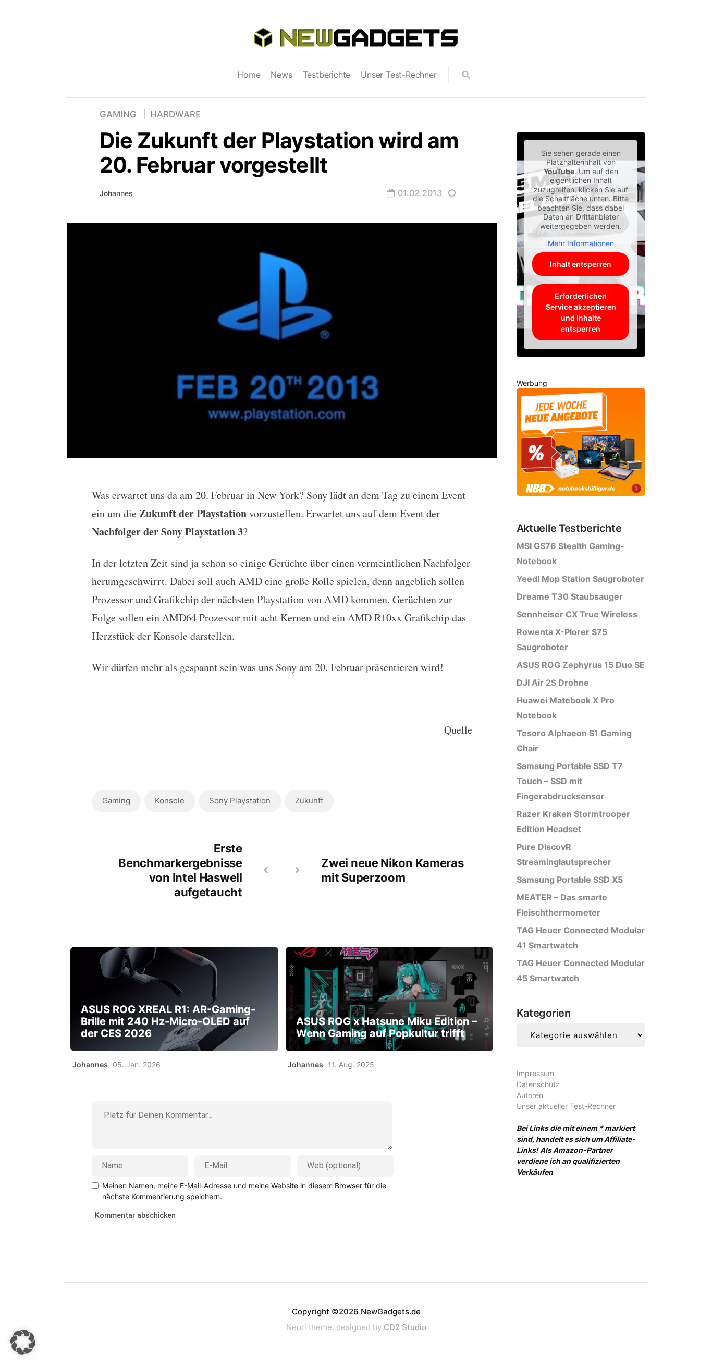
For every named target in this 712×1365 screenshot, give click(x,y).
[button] (23, 1342)
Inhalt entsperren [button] (580, 264)
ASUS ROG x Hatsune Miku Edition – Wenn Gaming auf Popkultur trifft (386, 1028)
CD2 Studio (405, 1327)
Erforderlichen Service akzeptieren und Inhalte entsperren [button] (581, 312)
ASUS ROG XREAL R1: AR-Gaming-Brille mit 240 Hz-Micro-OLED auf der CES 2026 (168, 1022)
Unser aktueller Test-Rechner (566, 1106)
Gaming (118, 114)
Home (248, 74)
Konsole (170, 801)
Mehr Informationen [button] (581, 243)
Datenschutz (538, 1084)
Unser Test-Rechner (398, 74)
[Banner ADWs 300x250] (581, 444)
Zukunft (309, 801)
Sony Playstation (240, 801)
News (281, 74)
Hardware (175, 114)
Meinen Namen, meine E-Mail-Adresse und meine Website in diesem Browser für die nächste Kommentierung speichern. (244, 1191)
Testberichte (327, 74)
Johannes (116, 193)
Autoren (530, 1095)
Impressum (535, 1073)
